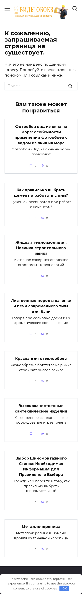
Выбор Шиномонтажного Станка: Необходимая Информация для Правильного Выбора (41, 466)
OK (64, 588)
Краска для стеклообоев (41, 358)
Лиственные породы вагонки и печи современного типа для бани (41, 305)
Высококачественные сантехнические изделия (41, 408)
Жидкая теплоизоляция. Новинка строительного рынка (41, 248)
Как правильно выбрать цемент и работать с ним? (41, 193)
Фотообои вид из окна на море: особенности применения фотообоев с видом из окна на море (41, 134)
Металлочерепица (41, 526)
